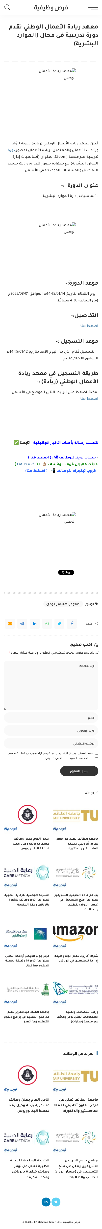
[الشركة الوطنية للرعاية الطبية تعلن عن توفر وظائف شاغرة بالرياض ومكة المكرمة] (26, 873)
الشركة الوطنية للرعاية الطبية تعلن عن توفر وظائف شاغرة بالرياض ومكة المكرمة (26, 900)
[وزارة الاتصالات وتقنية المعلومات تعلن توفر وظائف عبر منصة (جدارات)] (75, 990)
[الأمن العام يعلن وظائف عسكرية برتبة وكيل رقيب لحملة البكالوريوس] (26, 817)
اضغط (38, 471)
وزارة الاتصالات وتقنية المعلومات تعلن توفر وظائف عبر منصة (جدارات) (77, 1017)
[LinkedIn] (46, 1202)
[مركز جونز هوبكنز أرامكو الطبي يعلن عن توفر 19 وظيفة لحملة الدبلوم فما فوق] (26, 934)
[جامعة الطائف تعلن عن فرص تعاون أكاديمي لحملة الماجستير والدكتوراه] (75, 817)
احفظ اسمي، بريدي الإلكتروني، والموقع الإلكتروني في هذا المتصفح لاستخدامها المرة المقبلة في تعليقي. (50, 756)
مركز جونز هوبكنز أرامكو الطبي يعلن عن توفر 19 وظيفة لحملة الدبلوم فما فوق (27, 961)
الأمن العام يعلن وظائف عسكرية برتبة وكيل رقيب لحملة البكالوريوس (31, 844)
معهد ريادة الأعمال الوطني (62, 603)
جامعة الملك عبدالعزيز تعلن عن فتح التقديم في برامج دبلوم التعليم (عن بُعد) (26, 1017)
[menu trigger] (92, 7)
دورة (11, 151)
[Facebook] (72, 624)
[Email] (10, 624)
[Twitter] (59, 624)
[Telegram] (22, 624)
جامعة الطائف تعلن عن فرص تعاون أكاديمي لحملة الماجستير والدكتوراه (77, 844)
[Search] (9, 7)
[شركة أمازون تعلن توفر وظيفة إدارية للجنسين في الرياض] (75, 934)
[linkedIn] (35, 624)
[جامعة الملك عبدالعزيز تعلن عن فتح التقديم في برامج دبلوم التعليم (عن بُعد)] (26, 990)
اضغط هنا (89, 326)
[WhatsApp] (47, 624)
